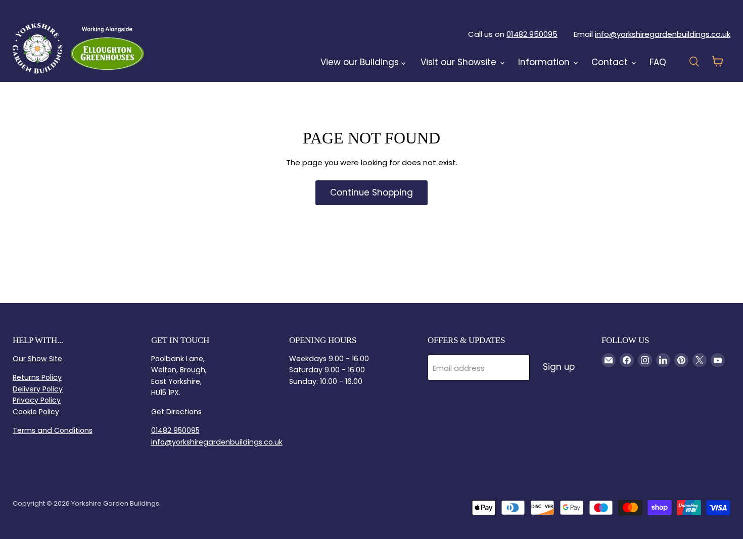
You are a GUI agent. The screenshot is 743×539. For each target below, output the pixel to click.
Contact (610, 62)
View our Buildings (360, 62)
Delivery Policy (38, 389)
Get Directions (176, 412)
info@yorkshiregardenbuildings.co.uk (662, 34)
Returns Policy (37, 377)
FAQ (657, 62)
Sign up (559, 367)
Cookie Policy (36, 412)
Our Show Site (37, 359)
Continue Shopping (371, 192)
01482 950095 (532, 34)
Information (545, 62)
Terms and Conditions (52, 430)
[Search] (170, 48)
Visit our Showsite (460, 62)
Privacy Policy (37, 400)
